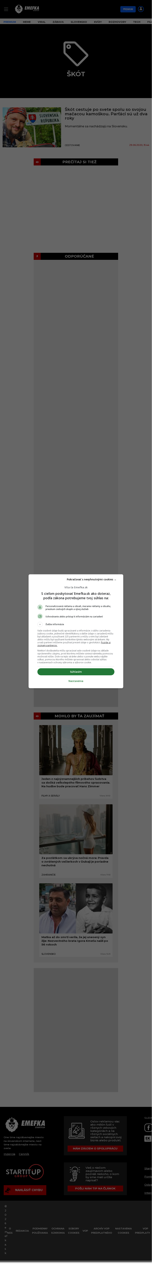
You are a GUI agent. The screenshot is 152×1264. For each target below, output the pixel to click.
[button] (75, 624)
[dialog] (76, 631)
